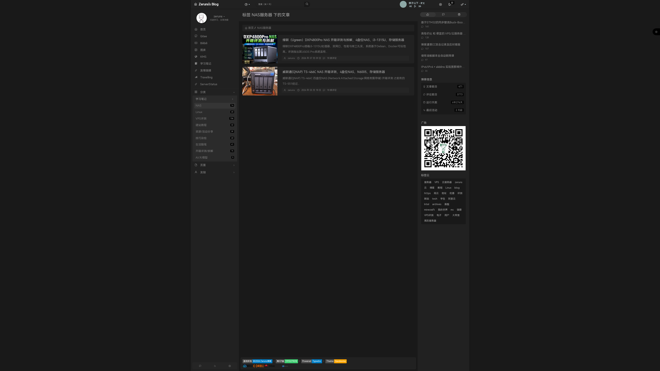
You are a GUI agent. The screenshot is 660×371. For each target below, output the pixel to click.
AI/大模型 (214, 157)
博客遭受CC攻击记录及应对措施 (440, 44)
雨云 (436, 193)
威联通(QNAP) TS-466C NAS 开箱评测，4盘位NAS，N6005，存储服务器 (334, 72)
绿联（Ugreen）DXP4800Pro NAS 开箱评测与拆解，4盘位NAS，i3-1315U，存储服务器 (343, 40)
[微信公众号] (443, 148)
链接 (459, 209)
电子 (439, 215)
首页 (251, 28)
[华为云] (270, 365)
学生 (442, 198)
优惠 (452, 193)
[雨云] (280, 365)
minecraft (429, 209)
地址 (444, 193)
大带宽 (456, 215)
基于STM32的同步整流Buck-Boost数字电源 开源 (451, 22)
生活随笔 (214, 144)
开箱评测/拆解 (214, 151)
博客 (432, 187)
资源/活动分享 (214, 131)
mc (452, 209)
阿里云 (451, 198)
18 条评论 (332, 58)
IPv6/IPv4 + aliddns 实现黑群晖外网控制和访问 (449, 67)
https (427, 193)
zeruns (291, 58)
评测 (460, 193)
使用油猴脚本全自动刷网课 (437, 55)
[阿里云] (259, 365)
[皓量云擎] (285, 365)
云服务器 (447, 182)
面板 (446, 204)
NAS (214, 105)
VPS (436, 182)
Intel (426, 204)
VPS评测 (214, 118)
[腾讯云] (248, 365)
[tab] (428, 14)
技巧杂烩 (214, 138)
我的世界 (443, 209)
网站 (426, 198)
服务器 (427, 182)
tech (434, 198)
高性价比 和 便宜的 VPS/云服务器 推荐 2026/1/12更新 (454, 33)
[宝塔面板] (277, 365)
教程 (440, 187)
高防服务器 (430, 220)
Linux (214, 112)
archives (436, 204)
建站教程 (214, 125)
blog (457, 187)
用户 (446, 215)
